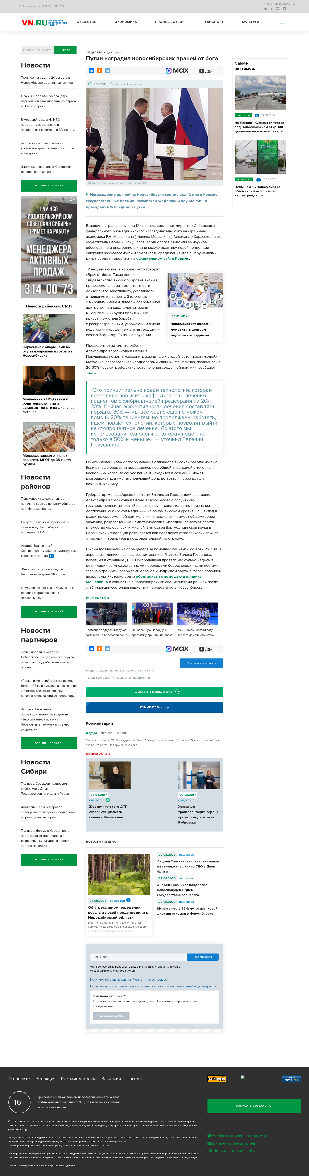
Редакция (45, 1078)
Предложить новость (201, 663)
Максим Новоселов (128, 84)
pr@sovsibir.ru (66, 1145)
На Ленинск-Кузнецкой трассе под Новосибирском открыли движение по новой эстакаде (259, 127)
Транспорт (213, 22)
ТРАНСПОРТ (243, 115)
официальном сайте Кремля (162, 258)
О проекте (19, 1078)
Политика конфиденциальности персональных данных (41, 1165)
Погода (134, 1078)
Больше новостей (48, 185)
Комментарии (151, 707)
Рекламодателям (78, 1078)
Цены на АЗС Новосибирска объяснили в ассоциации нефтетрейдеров (257, 191)
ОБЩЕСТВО (96, 800)
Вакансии (111, 1078)
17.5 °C (46, 6)
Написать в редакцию (254, 1105)
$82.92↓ (59, 6)
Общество (87, 22)
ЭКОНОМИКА (244, 179)
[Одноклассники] (99, 70)
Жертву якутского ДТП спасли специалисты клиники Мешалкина (108, 812)
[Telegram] (107, 70)
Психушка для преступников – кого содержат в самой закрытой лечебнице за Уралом (153, 986)
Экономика (126, 22)
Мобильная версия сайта (231, 1150)
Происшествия (170, 22)
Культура (250, 22)
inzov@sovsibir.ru (119, 1141)
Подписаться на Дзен (111, 1016)
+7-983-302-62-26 (99, 1145)
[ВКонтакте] (91, 70)
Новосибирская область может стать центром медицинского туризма (190, 329)
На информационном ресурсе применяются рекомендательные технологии (55, 1153)
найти (65, 50)
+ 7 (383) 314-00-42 (60, 1141)
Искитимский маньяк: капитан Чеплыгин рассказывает (129, 979)
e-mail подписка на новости (239, 1136)
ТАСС (91, 373)
